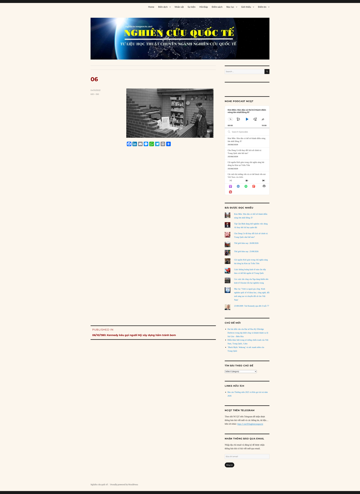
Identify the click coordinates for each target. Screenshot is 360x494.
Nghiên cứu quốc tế (99, 484)
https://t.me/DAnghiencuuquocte (250, 424)
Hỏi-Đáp (203, 7)
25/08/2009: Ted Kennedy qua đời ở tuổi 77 (251, 306)
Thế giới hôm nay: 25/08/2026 (246, 251)
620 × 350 (95, 94)
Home (151, 7)
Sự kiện (191, 7)
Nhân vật (179, 7)
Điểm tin (262, 7)
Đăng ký (229, 465)
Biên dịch (163, 7)
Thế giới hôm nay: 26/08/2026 (246, 243)
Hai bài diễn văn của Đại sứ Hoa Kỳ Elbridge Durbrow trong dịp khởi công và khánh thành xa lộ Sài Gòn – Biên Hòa (248, 333)
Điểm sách (217, 7)
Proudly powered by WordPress (124, 484)
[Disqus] (153, 202)
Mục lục (230, 7)
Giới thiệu (246, 7)
